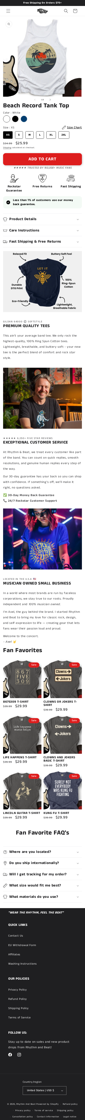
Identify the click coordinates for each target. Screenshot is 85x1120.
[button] (8, 10)
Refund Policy (17, 999)
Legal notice (70, 1116)
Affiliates (14, 954)
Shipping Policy (18, 1008)
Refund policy (70, 1104)
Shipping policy (65, 1110)
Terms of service (43, 1110)
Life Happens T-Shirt (20, 757)
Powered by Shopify (47, 1104)
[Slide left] (35, 100)
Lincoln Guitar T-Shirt (21, 813)
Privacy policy (23, 1110)
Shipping (7, 147)
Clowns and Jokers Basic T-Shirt (59, 759)
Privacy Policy (17, 990)
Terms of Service (19, 1018)
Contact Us (15, 936)
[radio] (6, 118)
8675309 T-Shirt (16, 702)
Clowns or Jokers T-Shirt (60, 703)
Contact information (48, 1116)
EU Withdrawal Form (22, 945)
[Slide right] (50, 100)
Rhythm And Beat (26, 1104)
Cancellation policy (22, 1116)
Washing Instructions (22, 964)
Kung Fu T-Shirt (56, 813)
